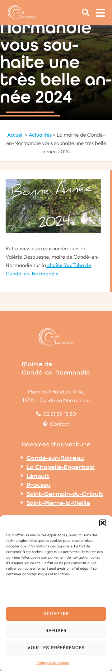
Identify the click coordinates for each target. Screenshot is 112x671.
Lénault (37, 476)
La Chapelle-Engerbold (60, 467)
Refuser (56, 631)
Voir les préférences (56, 648)
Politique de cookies (53, 662)
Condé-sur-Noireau (55, 458)
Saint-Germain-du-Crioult (64, 494)
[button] (103, 523)
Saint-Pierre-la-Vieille (58, 503)
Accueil (15, 134)
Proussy (38, 485)
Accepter (56, 613)
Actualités (40, 134)
